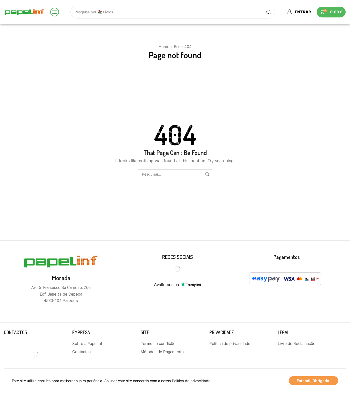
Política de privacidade (191, 381)
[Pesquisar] (207, 174)
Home (164, 46)
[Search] (269, 12)
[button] (54, 12)
